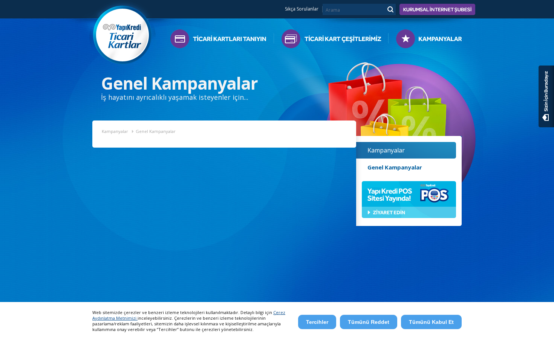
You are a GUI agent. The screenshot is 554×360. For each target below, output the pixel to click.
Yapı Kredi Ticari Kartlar (122, 33)
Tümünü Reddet (368, 322)
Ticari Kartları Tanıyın (222, 40)
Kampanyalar (425, 40)
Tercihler (317, 322)
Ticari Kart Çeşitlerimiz (331, 40)
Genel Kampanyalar (156, 131)
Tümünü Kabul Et (431, 322)
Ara (390, 9)
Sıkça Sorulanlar (301, 9)
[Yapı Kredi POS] (409, 216)
